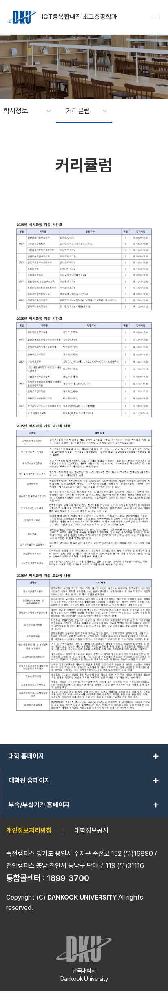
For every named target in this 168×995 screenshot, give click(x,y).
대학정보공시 (91, 830)
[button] (23, 111)
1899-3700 (68, 878)
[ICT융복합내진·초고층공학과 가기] (23, 17)
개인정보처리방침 (29, 830)
